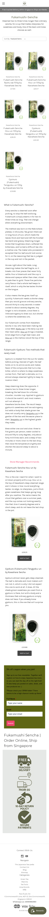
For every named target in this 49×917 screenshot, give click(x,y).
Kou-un (24, 332)
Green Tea (24, 879)
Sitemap (24, 872)
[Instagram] (22, 856)
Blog (24, 870)
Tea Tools (24, 884)
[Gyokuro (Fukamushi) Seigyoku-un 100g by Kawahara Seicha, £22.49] (36, 109)
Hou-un (8, 338)
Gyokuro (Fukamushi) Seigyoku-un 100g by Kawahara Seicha (36, 132)
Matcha (24, 882)
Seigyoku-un (32, 413)
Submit (10, 723)
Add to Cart (24, 558)
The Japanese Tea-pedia (24, 864)
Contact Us (24, 867)
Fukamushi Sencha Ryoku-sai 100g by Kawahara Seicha (13, 83)
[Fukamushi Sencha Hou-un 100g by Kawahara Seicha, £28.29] (13, 109)
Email (9, 710)
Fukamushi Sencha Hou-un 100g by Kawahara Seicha (13, 131)
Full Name (11, 699)
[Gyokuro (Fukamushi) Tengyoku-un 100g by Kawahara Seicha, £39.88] (13, 160)
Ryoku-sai (20, 329)
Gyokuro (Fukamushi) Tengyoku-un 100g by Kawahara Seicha (13, 183)
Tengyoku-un (16, 419)
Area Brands (24, 887)
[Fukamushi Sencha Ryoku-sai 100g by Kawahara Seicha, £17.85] (13, 60)
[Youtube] (26, 856)
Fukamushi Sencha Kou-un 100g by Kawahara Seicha (36, 83)
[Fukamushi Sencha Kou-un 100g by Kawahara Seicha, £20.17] (36, 60)
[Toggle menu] (3, 3)
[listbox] (18, 39)
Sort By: (7, 39)
